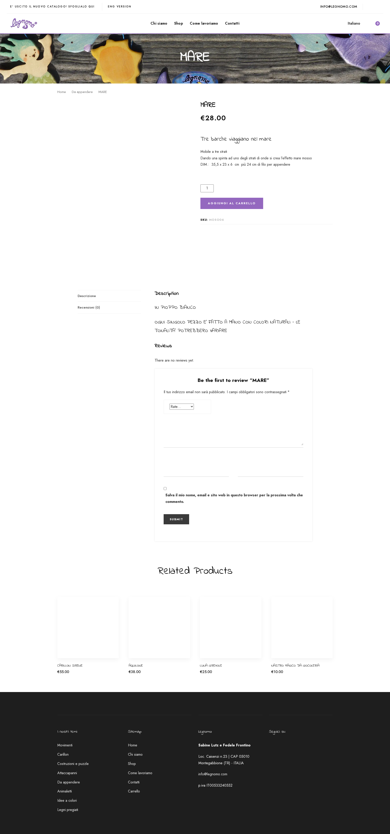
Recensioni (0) (89, 307)
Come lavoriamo (140, 773)
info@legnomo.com (212, 774)
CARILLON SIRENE (70, 665)
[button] (356, 23)
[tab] (109, 296)
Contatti (133, 782)
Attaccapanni (67, 773)
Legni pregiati (67, 809)
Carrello (134, 791)
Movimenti (64, 745)
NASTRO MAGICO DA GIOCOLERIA (295, 665)
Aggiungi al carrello (72, 674)
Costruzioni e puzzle (73, 763)
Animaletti (64, 791)
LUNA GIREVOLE (211, 665)
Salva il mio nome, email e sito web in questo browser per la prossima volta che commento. (234, 498)
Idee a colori (67, 800)
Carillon (63, 754)
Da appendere (82, 91)
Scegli (276, 674)
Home (61, 91)
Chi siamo (135, 754)
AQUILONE (136, 665)
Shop (132, 763)
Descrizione (87, 295)
